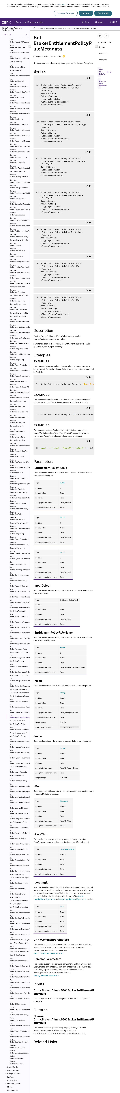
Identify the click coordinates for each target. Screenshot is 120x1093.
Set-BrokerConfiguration (19, 675)
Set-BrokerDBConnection (19, 689)
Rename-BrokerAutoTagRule (17, 488)
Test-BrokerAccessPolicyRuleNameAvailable (19, 965)
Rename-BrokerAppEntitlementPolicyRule (19, 466)
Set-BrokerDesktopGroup (19, 696)
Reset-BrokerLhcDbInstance (18, 563)
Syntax (102, 47)
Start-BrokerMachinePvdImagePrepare (19, 928)
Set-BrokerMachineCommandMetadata (19, 785)
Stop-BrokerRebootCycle (19, 952)
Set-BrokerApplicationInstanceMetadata (19, 626)
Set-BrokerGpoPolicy (18, 724)
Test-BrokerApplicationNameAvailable (19, 987)
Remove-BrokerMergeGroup (17, 359)
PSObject (64, 801)
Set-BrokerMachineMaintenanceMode (19, 801)
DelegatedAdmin (13, 1074)
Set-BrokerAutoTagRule (19, 652)
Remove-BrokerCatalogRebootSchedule (19, 181)
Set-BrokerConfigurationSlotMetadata (19, 680)
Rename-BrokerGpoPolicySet (17, 518)
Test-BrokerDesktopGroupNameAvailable (19, 1008)
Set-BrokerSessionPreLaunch (19, 887)
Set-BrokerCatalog (17, 661)
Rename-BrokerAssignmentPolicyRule (19, 483)
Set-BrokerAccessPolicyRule (19, 585)
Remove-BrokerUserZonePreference (19, 445)
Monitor (10, 1087)
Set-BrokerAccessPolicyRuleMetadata (19, 590)
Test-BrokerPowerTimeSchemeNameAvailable (19, 1030)
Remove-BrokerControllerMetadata (19, 203)
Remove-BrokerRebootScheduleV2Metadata (19, 391)
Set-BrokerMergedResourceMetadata (19, 818)
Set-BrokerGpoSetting (18, 736)
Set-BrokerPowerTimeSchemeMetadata (19, 832)
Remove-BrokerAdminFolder (17, 96)
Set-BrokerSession (17, 874)
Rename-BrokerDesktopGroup (18, 502)
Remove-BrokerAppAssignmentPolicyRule (19, 107)
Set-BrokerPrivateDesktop (18, 837)
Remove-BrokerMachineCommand (19, 321)
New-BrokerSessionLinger (18, 46)
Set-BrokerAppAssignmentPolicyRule (19, 601)
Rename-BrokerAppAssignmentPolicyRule (19, 461)
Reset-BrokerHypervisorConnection (19, 558)
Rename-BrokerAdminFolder (17, 455)
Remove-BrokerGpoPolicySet (17, 250)
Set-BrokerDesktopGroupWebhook (19, 706)
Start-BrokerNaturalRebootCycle (19, 939)
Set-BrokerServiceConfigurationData (19, 870)
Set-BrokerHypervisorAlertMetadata (19, 751)
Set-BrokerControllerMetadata (19, 685)
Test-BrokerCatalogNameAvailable (19, 997)
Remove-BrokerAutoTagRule (17, 162)
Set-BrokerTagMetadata (19, 907)
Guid (62, 907)
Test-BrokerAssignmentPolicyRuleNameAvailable (19, 992)
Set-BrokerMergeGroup (18, 822)
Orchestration (12, 1090)
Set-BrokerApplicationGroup (19, 615)
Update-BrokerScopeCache (17, 1063)
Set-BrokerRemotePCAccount (19, 865)
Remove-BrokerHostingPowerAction (19, 261)
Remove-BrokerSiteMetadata (17, 422)
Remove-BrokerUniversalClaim (18, 436)
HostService (12, 1080)
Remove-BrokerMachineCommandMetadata (19, 326)
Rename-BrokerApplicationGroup (19, 477)
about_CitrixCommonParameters (49, 953)
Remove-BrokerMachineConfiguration (19, 331)
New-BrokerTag (16, 62)
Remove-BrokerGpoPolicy (16, 244)
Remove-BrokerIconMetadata (17, 291)
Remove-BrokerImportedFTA (17, 300)
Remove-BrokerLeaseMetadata (18, 309)
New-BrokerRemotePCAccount (19, 41)
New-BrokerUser (16, 70)
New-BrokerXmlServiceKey (18, 80)
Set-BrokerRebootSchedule (18, 848)
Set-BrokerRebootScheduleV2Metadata (19, 859)
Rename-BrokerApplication (16, 472)
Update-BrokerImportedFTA (17, 1046)
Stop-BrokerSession (17, 955)
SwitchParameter (67, 849)
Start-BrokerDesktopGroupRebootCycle (19, 922)
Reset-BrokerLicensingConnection (19, 569)
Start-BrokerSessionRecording (19, 947)
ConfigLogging (13, 1070)
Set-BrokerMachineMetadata (19, 807)
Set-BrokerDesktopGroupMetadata (19, 700)
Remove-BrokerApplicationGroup (19, 124)
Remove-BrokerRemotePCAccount (19, 397)
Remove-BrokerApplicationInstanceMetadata (19, 134)
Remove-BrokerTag (17, 426)
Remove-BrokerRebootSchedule (18, 380)
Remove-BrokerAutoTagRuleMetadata (19, 167)
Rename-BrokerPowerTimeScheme (19, 538)
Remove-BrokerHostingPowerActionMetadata (19, 266)
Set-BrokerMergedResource (19, 812)
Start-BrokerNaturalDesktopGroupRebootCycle (19, 933)
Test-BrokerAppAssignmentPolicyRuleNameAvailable (19, 970)
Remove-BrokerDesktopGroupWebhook (19, 225)
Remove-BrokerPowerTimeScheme (19, 364)
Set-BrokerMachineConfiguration (19, 791)
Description (103, 53)
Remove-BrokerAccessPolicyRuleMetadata (19, 91)
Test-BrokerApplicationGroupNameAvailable (19, 981)
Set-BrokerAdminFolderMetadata (19, 596)
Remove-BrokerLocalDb (19, 313)
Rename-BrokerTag (17, 548)
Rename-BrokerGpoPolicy (16, 513)
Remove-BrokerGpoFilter (19, 240)
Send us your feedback (103, 83)
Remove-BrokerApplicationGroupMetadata (19, 129)
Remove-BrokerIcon (17, 287)
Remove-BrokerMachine (19, 316)
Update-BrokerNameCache (17, 1057)
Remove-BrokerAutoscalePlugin (18, 156)
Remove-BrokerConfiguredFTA (18, 198)
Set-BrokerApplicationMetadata (19, 632)
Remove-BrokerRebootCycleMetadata (19, 375)
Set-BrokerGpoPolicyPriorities (19, 728)
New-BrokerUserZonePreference (19, 75)
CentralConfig (12, 1067)
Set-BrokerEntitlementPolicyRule (19, 711)
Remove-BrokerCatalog (19, 171)
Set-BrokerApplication (18, 611)
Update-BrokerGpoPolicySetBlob (19, 1041)
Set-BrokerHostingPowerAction (19, 741)
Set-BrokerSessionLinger (19, 878)
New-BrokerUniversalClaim (18, 66)
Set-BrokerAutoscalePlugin (18, 648)
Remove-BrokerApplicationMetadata (19, 140)
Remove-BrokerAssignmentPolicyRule (19, 145)
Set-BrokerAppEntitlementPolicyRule (19, 607)
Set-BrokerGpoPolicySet (19, 733)
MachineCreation (13, 1084)
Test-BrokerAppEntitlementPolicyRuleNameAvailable (19, 976)
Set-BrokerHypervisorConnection (19, 757)
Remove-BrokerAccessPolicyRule (19, 86)
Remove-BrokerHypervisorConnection (19, 277)
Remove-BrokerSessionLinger (18, 405)
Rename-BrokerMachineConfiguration (19, 527)
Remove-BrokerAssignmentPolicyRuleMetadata (19, 151)
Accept (86, 13)
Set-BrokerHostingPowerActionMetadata (19, 746)
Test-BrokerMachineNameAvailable (19, 1025)
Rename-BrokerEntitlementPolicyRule (19, 508)
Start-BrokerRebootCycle (19, 943)
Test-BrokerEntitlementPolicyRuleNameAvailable (19, 1014)
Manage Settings (66, 13)
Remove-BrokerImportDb (19, 295)
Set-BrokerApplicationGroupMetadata (19, 621)
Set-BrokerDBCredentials (19, 693)
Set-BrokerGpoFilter (17, 721)
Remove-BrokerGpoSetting (16, 255)
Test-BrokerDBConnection (18, 1003)
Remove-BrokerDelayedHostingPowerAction (19, 208)
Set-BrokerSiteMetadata (19, 901)
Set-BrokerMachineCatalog (18, 780)
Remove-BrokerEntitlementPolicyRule (19, 230)
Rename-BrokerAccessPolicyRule (19, 450)
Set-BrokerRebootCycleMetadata (19, 843)
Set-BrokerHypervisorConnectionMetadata (19, 762)
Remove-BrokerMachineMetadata (19, 342)
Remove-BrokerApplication (16, 118)
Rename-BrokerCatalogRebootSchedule (19, 497)
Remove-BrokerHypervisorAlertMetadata (19, 271)
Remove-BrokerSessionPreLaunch (19, 416)
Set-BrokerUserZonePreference (19, 911)
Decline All (103, 13)
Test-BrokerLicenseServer (18, 1019)
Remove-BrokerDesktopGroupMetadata (19, 219)
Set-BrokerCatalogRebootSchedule (19, 671)
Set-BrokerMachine (17, 775)
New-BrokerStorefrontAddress (19, 57)
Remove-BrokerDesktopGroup (18, 214)
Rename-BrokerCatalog (19, 492)
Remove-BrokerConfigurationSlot (19, 187)
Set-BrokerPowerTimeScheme (19, 827)
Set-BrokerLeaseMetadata (18, 771)
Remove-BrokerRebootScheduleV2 (19, 386)
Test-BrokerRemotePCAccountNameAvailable (19, 1036)
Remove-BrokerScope (18, 401)
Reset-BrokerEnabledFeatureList (19, 552)
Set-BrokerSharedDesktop (18, 893)
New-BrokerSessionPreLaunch (19, 52)
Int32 (62, 483)
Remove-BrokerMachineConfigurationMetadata (19, 337)
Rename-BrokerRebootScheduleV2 (19, 544)
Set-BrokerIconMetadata (19, 767)
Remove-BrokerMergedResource (19, 348)
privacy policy (62, 4)
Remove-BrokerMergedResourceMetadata (19, 353)
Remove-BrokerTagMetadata (17, 430)
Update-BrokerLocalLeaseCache (19, 1052)
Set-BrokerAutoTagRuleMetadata (19, 657)
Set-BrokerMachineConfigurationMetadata (19, 796)
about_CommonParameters (46, 976)
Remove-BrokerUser (17, 440)
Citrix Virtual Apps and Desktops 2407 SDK (81, 28)
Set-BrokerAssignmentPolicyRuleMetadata (19, 643)
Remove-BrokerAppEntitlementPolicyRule (19, 113)
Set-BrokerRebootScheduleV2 (19, 854)
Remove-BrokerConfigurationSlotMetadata (19, 192)
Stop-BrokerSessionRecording (19, 960)
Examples (103, 60)
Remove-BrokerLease (18, 304)
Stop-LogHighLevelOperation (72, 899)
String (62, 648)
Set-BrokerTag (15, 904)
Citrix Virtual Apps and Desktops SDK (51, 28)
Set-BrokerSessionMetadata (19, 882)
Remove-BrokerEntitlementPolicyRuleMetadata (19, 236)
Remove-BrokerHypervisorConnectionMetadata (19, 282)
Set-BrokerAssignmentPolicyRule (19, 637)
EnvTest (10, 1077)
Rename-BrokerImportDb (19, 523)
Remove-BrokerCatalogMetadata (19, 176)
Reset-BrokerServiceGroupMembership (19, 574)
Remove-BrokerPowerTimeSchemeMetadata (19, 369)
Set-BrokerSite (15, 897)
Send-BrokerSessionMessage (19, 580)
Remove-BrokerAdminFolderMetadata (19, 102)
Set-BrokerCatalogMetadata (19, 665)
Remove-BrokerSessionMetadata (19, 411)
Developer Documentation (29, 22)
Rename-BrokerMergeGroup (17, 533)
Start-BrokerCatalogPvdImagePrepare (19, 917)
